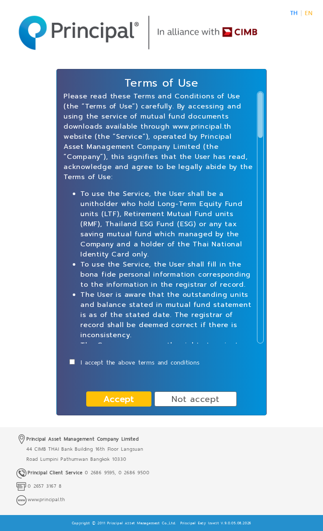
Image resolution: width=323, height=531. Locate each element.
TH (294, 13)
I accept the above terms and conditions (139, 362)
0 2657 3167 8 (44, 486)
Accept (118, 399)
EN (309, 13)
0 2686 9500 (134, 472)
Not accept (196, 399)
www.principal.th (46, 499)
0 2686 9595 (98, 472)
